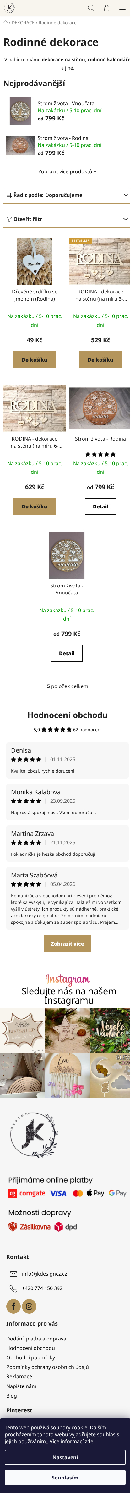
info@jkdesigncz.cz (44, 1273)
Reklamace (19, 1376)
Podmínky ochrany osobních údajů (47, 1366)
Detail (100, 506)
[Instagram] (29, 1306)
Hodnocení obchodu (67, 714)
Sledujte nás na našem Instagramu (69, 996)
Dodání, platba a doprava (36, 1338)
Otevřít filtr (28, 219)
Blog (11, 1395)
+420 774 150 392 (42, 1288)
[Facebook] (13, 1306)
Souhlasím (65, 1477)
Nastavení (65, 1457)
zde (89, 1441)
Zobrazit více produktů (65, 171)
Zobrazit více (67, 943)
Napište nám (21, 1386)
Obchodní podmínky (30, 1357)
